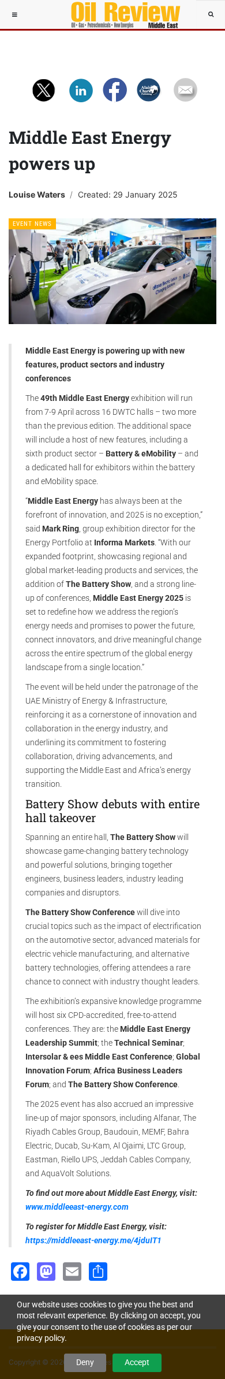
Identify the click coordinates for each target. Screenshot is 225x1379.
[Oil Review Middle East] (120, 14)
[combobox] (210, 14)
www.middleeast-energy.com (77, 1206)
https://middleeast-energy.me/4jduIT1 (93, 1240)
